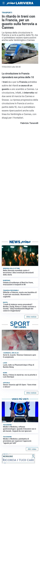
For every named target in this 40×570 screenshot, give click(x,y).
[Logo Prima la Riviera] (20, 3)
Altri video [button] (32, 449)
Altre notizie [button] (31, 317)
